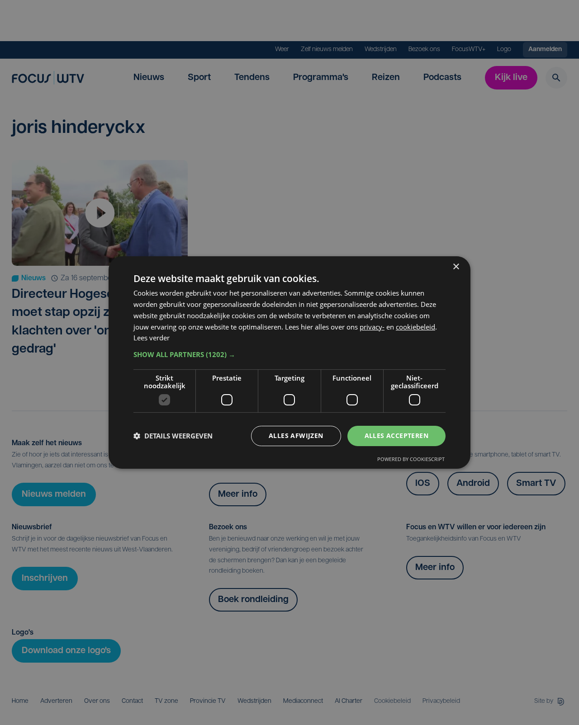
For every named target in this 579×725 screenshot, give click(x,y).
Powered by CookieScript (411, 459)
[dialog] (289, 362)
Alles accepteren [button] (396, 435)
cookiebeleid (415, 326)
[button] (289, 354)
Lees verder (151, 337)
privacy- (372, 326)
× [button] (455, 267)
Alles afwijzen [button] (296, 435)
